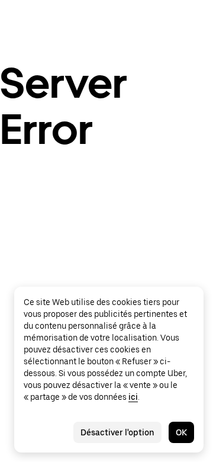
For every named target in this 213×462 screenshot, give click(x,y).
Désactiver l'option (117, 432)
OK (181, 432)
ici (133, 397)
